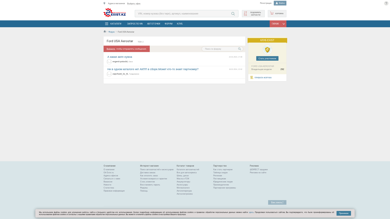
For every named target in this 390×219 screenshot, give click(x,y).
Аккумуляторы (183, 182)
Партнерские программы (224, 188)
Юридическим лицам (223, 182)
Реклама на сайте (258, 172)
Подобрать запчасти (255, 14)
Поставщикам (219, 178)
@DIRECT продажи (259, 169)
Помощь (144, 191)
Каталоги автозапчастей (188, 169)
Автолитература (184, 191)
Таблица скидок (220, 172)
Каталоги (115, 24)
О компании (109, 169)
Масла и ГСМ (183, 178)
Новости (107, 185)
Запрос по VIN (135, 24)
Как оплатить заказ (149, 175)
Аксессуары (182, 185)
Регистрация (265, 3)
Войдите (111, 49)
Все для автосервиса (187, 172)
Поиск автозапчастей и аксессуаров (157, 169)
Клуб (180, 24)
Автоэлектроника (185, 194)
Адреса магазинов (116, 3)
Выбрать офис (134, 3)
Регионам (217, 175)
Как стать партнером (222, 169)
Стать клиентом (147, 182)
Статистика (109, 188)
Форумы (144, 188)
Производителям (221, 185)
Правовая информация (114, 191)
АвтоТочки (153, 24)
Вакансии (108, 182)
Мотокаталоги (183, 188)
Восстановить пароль (150, 185)
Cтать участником (267, 58)
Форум (168, 24)
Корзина (279, 13)
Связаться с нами (112, 178)
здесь (251, 212)
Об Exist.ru (109, 172)
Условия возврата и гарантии (153, 178)
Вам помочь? (277, 202)
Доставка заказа (147, 172)
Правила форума (263, 78)
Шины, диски (183, 175)
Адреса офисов (111, 175)
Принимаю (344, 213)
